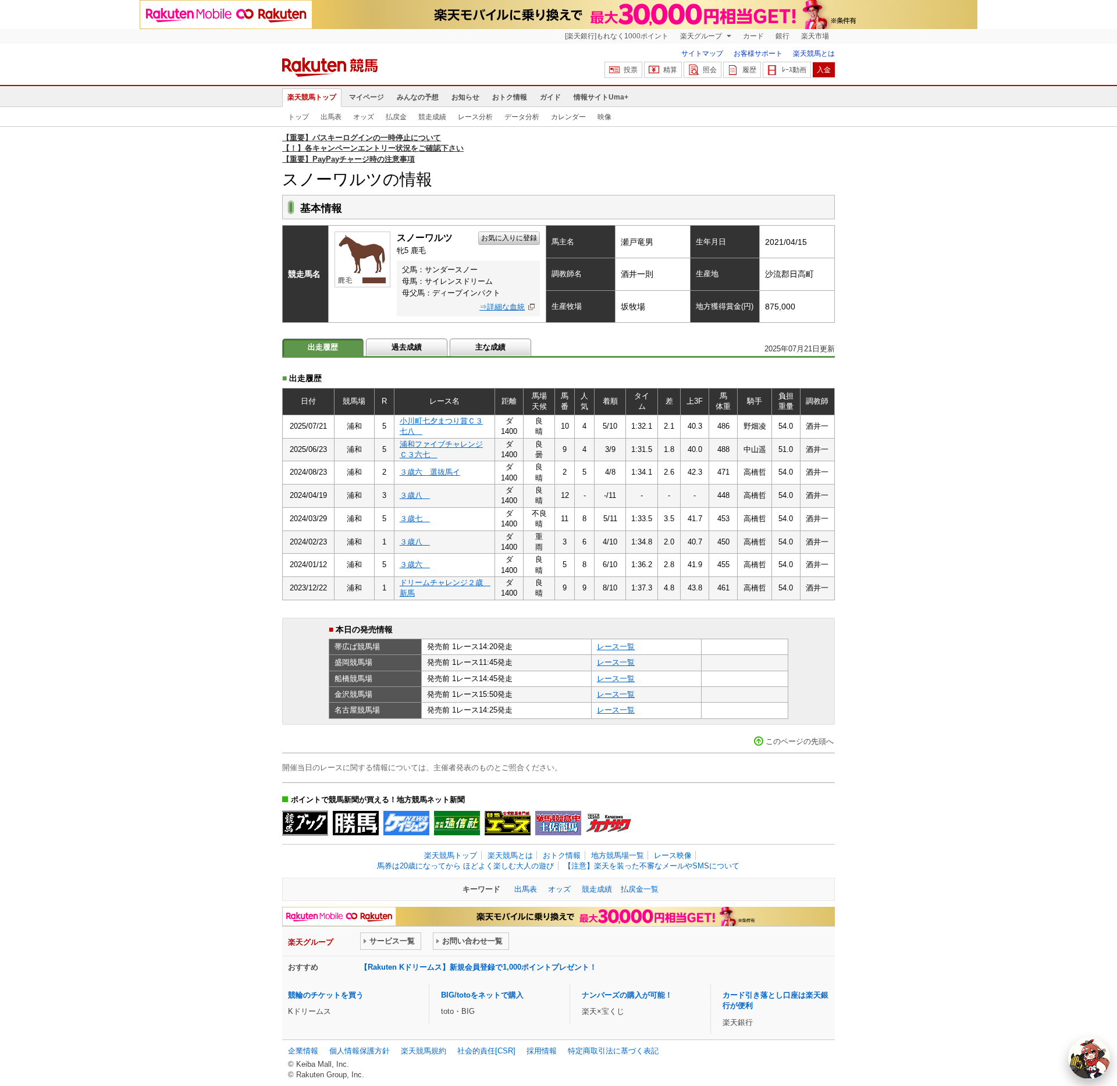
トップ (298, 117)
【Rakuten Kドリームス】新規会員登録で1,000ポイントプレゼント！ (478, 967)
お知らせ (465, 97)
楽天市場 (815, 36)
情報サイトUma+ (601, 97)
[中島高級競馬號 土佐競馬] (558, 823)
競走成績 (432, 117)
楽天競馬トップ (311, 97)
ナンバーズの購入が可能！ (627, 995)
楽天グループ (702, 36)
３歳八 (415, 495)
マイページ (366, 97)
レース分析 (475, 117)
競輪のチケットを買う (326, 995)
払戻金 (396, 117)
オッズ (363, 117)
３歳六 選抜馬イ (430, 472)
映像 (604, 117)
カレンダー (568, 117)
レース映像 (673, 855)
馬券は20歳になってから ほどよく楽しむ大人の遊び (465, 865)
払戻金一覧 (640, 889)
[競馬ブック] (305, 823)
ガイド (550, 97)
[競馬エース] (508, 823)
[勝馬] (356, 823)
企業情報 (303, 1050)
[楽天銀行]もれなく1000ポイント (616, 36)
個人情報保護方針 (359, 1050)
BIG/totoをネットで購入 (482, 995)
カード (753, 36)
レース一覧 (616, 646)
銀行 (782, 36)
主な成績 (490, 347)
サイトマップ (702, 53)
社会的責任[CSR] (486, 1050)
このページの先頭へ (800, 741)
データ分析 (521, 117)
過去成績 (407, 347)
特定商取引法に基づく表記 (613, 1050)
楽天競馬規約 (423, 1050)
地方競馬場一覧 (617, 855)
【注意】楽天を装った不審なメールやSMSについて (651, 865)
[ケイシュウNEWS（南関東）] (406, 823)
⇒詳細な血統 (502, 306)
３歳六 (415, 564)
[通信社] (457, 823)
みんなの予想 (418, 97)
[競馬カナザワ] (609, 823)
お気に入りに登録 (509, 238)
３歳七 (415, 518)
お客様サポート (758, 53)
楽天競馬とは (814, 53)
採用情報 (542, 1050)
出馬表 (331, 117)
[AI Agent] (1089, 1058)
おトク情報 (509, 97)
